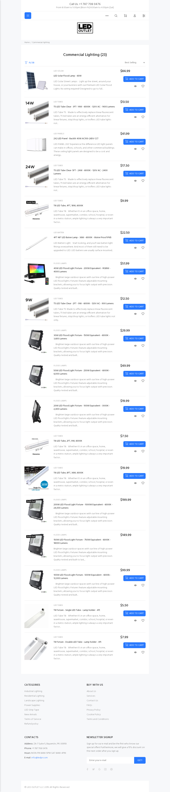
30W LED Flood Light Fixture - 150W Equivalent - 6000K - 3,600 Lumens (82, 337)
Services (91, 696)
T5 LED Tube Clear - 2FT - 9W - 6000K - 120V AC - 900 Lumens (84, 303)
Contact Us (92, 701)
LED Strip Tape (31, 710)
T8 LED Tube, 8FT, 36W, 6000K (68, 473)
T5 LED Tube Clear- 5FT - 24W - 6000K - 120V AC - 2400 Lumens (81, 172)
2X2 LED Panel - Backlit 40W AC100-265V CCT (76, 139)
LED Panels (59, 133)
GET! (139, 760)
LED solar (59, 71)
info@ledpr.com (39, 758)
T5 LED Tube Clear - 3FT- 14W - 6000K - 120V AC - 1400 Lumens (84, 107)
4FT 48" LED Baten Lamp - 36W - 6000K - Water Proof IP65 (82, 237)
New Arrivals (30, 715)
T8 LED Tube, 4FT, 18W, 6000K (68, 206)
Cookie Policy (94, 715)
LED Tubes (58, 102)
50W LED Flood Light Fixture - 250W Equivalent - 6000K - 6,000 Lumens (82, 372)
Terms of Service (32, 719)
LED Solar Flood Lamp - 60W (68, 76)
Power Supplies (32, 705)
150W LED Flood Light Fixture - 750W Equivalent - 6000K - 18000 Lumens (82, 541)
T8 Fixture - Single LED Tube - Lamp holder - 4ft (77, 610)
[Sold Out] (36, 211)
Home (27, 42)
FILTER (31, 63)
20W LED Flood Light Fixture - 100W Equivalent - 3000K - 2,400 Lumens (82, 407)
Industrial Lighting (33, 691)
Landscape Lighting (34, 701)
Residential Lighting (34, 696)
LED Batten (59, 232)
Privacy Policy (93, 710)
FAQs (89, 705)
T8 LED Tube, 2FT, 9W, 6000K (68, 441)
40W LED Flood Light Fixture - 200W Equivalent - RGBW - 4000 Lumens (82, 270)
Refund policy (31, 724)
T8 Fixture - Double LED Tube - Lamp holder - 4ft (77, 642)
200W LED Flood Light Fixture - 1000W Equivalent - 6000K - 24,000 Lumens (83, 506)
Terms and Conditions (98, 719)
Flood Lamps (60, 263)
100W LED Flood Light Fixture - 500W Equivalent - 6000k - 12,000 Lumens (82, 576)
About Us (91, 691)
